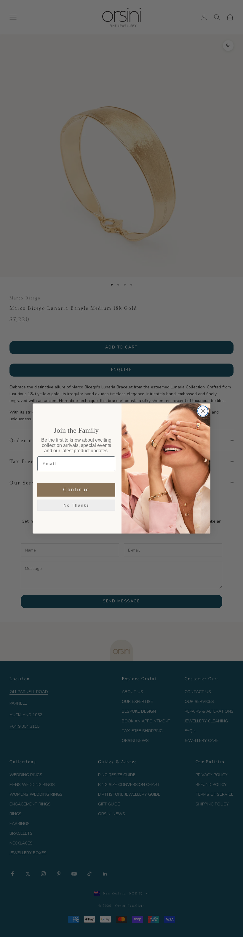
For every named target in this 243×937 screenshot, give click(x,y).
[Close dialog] (203, 411)
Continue (76, 489)
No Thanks (76, 505)
